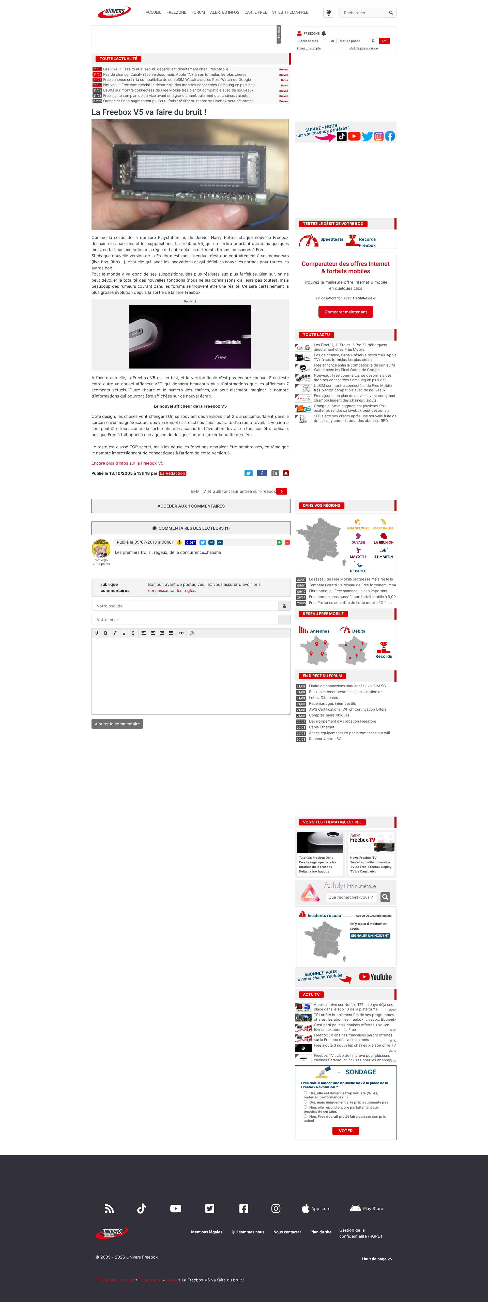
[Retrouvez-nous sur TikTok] (143, 1208)
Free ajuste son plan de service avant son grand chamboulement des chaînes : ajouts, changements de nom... (355, 400)
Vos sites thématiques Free (332, 822)
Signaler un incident (370, 936)
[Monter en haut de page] (220, 542)
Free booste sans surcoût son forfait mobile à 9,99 (352, 596)
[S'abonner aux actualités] (286, 473)
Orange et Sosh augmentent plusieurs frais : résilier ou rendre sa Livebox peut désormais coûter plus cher (355, 410)
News (284, 80)
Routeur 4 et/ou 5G (325, 739)
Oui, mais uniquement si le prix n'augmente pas (348, 1102)
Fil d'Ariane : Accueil (114, 1279)
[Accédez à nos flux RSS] (110, 1208)
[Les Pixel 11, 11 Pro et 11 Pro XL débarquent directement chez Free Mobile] (303, 348)
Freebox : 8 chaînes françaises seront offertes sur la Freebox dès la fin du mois (353, 1037)
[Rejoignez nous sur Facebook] (245, 1208)
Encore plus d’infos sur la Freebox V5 (127, 463)
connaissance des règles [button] (171, 590)
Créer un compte (309, 48)
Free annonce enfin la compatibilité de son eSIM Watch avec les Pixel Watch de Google (177, 79)
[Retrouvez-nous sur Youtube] (177, 1208)
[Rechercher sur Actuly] (385, 897)
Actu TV (311, 994)
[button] (96, 633)
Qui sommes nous (248, 1232)
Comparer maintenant (346, 311)
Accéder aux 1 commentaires (191, 506)
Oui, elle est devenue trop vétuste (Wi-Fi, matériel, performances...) (341, 1095)
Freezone (311, 33)
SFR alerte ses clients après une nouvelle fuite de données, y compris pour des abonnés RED (355, 418)
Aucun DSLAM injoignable (374, 915)
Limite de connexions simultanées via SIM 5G (347, 686)
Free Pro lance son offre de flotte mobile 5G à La (350, 602)
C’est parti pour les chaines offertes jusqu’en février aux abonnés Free (351, 1027)
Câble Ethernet (321, 727)
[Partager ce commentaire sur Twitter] (203, 542)
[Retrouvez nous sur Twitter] (211, 1208)
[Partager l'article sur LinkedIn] (275, 473)
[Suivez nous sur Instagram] (277, 1208)
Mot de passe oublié (363, 48)
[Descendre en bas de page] (211, 542)
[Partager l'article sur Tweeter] (249, 473)
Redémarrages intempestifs (332, 703)
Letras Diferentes (323, 697)
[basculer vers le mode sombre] (328, 13)
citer (190, 542)
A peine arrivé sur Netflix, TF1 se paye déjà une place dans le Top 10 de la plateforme (353, 1007)
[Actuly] (311, 893)
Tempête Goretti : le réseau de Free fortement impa (352, 585)
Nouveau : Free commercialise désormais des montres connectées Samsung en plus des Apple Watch (355, 380)
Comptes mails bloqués (329, 715)
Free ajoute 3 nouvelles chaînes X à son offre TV (355, 1045)
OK (384, 41)
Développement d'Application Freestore (342, 721)
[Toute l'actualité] (278, 58)
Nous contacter (287, 1232)
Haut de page (375, 1259)
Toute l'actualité (118, 58)
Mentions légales (206, 1232)
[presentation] (97, 633)
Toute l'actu (150, 1279)
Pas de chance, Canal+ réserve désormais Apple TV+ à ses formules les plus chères (175, 74)
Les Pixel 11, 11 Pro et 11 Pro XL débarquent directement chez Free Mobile (165, 69)
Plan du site (321, 1232)
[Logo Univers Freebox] (114, 12)
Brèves (283, 69)
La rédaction (172, 473)
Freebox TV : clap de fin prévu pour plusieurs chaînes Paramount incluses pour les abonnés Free (353, 1060)
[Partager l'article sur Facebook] (262, 473)
